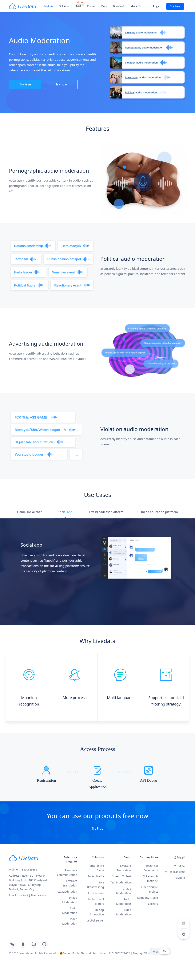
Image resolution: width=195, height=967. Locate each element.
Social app (65, 512)
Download (118, 6)
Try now (61, 84)
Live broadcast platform (106, 512)
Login (156, 6)
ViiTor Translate (175, 872)
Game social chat (29, 512)
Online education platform (159, 512)
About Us (135, 6)
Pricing (91, 6)
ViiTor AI (179, 865)
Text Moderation (66, 891)
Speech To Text (121, 876)
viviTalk (180, 878)
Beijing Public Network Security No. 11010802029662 (96, 953)
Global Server (95, 920)
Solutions (64, 6)
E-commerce (96, 893)
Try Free (175, 6)
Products (48, 6)
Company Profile (147, 897)
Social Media (96, 876)
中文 (155, 951)
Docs (104, 6)
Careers (153, 904)
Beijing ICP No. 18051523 (149, 953)
